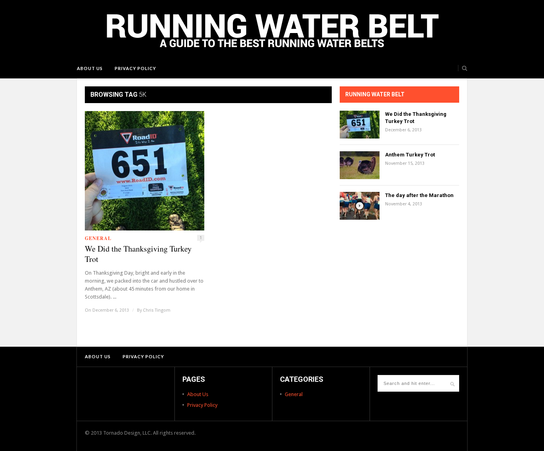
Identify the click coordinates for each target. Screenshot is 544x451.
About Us (90, 68)
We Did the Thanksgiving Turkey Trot (138, 254)
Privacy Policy (135, 68)
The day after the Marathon (419, 195)
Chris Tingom (156, 310)
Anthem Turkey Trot (410, 155)
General (98, 238)
